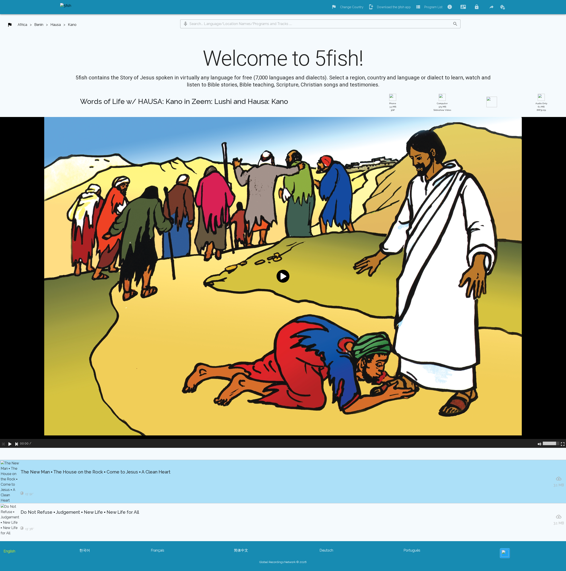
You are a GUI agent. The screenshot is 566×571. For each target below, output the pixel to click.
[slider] (551, 443)
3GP (392, 106)
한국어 (84, 550)
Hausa (55, 25)
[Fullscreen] (562, 443)
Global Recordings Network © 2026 (283, 562)
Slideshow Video (442, 106)
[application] (283, 282)
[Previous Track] (3, 443)
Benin (38, 25)
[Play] (10, 443)
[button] (185, 24)
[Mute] (539, 443)
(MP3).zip (541, 106)
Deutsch (326, 550)
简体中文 (241, 550)
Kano (72, 25)
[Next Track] (16, 443)
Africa (22, 25)
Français (157, 550)
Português (411, 550)
